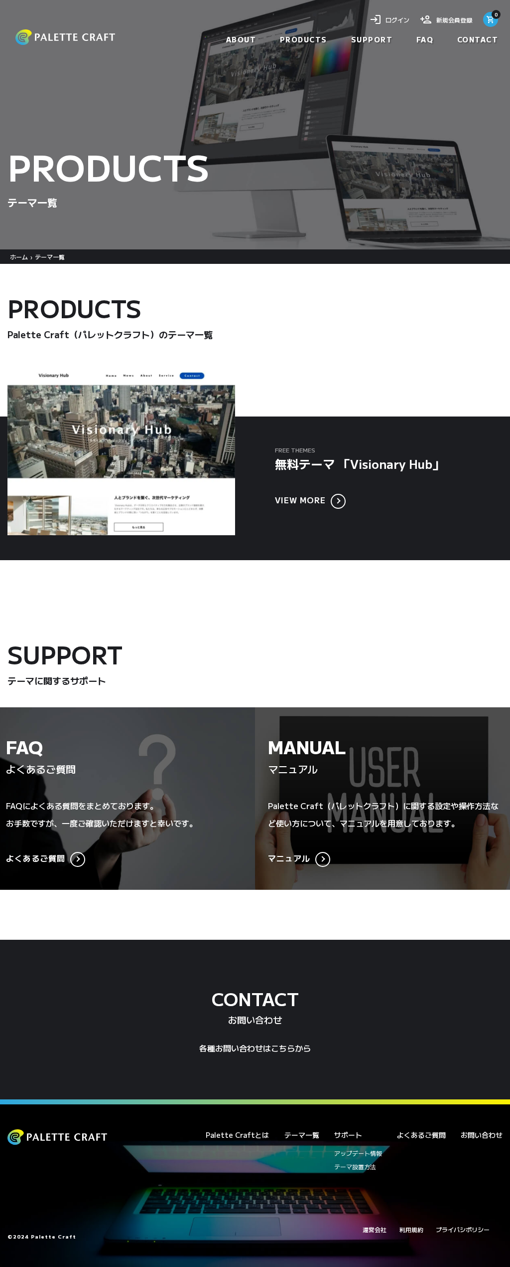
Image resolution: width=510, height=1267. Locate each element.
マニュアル (289, 858)
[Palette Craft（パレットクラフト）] (65, 37)
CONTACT (478, 39)
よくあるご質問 (35, 858)
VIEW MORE (300, 500)
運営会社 (374, 1229)
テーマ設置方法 (355, 1166)
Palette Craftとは (237, 1135)
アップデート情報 (358, 1153)
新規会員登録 (454, 19)
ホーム (19, 256)
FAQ (425, 39)
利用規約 (411, 1229)
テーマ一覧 (301, 1135)
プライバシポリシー (463, 1229)
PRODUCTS (303, 39)
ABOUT (241, 39)
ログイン (397, 19)
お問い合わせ (482, 1135)
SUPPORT (372, 39)
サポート (348, 1135)
